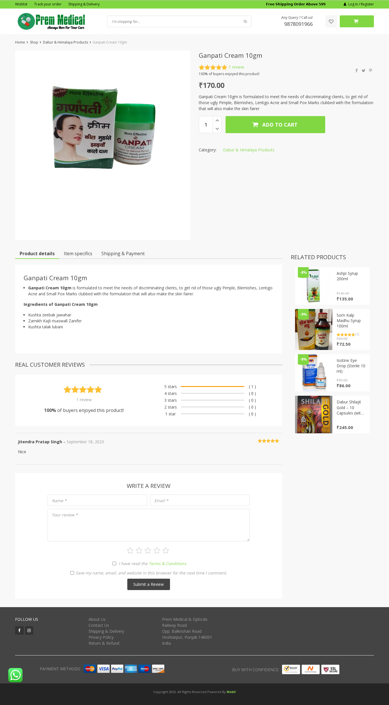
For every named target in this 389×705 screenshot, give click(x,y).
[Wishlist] (331, 21)
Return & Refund (104, 643)
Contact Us (99, 625)
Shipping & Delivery (84, 4)
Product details (37, 253)
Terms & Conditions (167, 563)
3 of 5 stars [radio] (147, 550)
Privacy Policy (101, 637)
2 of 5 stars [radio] (139, 550)
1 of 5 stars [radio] (130, 550)
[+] (217, 120)
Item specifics (78, 253)
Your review (65, 515)
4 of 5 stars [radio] (156, 550)
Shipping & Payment (123, 253)
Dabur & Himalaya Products (65, 42)
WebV (231, 692)
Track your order (48, 4)
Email (161, 500)
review (236, 67)
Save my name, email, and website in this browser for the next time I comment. (151, 573)
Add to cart (279, 124)
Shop (34, 42)
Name (59, 500)
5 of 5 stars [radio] (165, 550)
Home (20, 42)
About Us (97, 619)
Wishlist (21, 4)
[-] (217, 129)
